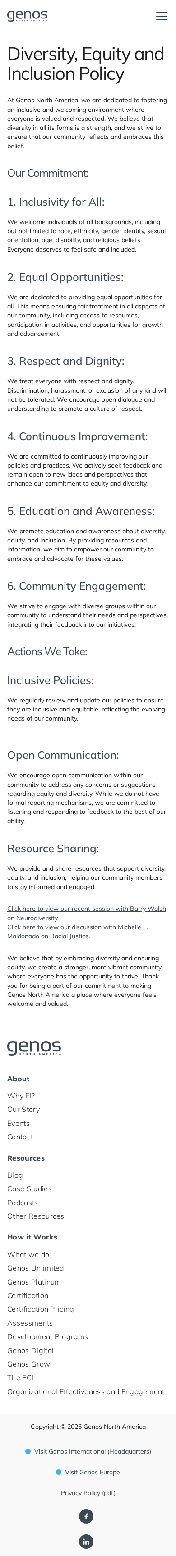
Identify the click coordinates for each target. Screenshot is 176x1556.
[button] (160, 16)
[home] (43, 16)
